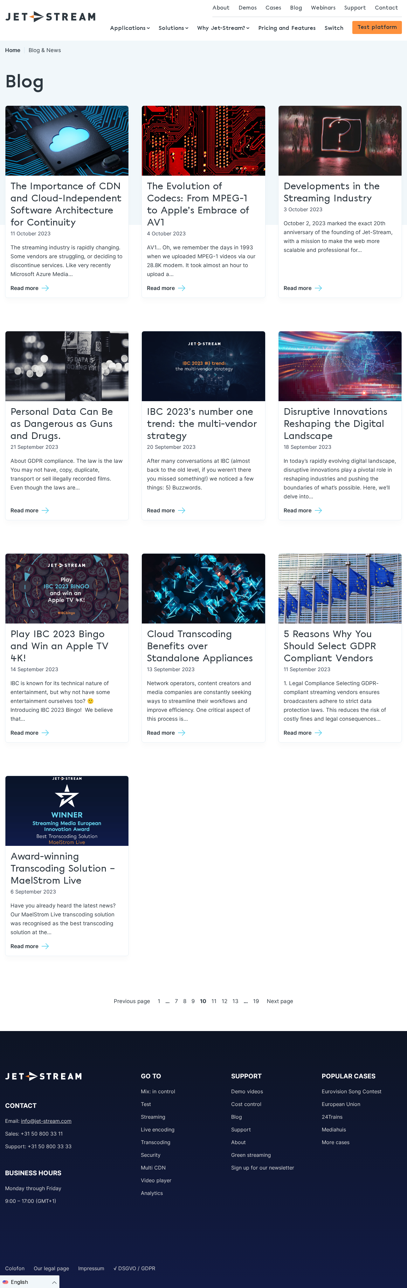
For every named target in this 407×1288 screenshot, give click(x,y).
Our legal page (51, 1268)
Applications (128, 28)
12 (224, 1001)
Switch (334, 28)
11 (214, 1001)
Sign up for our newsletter (262, 1167)
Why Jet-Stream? (221, 28)
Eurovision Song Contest (352, 1091)
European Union (341, 1104)
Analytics (152, 1193)
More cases (335, 1142)
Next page (280, 1001)
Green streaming (251, 1155)
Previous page (132, 1001)
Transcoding (155, 1142)
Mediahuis (334, 1129)
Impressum (91, 1268)
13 (235, 1001)
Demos (247, 8)
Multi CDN (153, 1167)
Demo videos (247, 1091)
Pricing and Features (287, 28)
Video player (156, 1180)
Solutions (171, 28)
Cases (273, 8)
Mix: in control (158, 1091)
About (221, 8)
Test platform (377, 27)
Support (355, 8)
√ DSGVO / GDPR (134, 1268)
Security (151, 1155)
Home (12, 50)
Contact (386, 8)
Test (146, 1104)
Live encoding (158, 1129)
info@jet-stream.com (46, 1121)
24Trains (332, 1117)
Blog (296, 8)
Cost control (246, 1104)
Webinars (323, 8)
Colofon (14, 1268)
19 (256, 1001)
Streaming (153, 1117)
